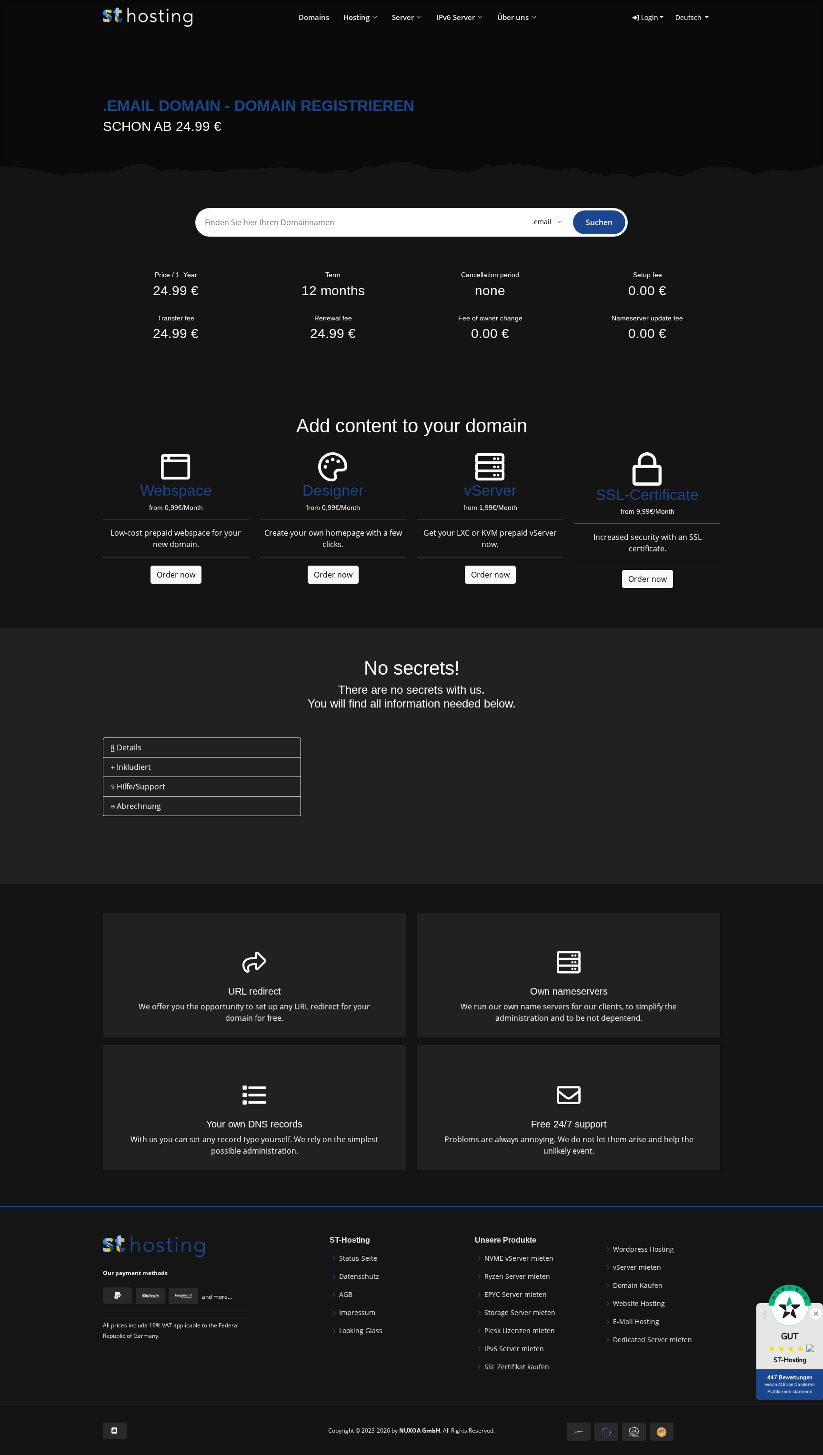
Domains (314, 17)
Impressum (357, 1312)
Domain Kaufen (637, 1285)
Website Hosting (639, 1303)
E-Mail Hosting (636, 1321)
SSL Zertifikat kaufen (516, 1367)
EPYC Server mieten (515, 1294)
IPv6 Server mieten (514, 1348)
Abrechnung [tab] (138, 806)
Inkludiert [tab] (133, 767)
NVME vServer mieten (518, 1258)
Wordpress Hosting (643, 1249)
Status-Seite (358, 1258)
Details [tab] (128, 747)
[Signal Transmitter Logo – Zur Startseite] (147, 17)
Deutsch (689, 17)
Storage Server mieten (519, 1312)
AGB (345, 1294)
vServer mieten (637, 1267)
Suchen (599, 222)
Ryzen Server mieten (517, 1276)
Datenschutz (359, 1276)
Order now (176, 574)
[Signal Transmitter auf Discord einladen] (115, 1431)
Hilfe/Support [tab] (140, 786)
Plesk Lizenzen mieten (519, 1330)
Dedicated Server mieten (652, 1339)
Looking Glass (360, 1330)
